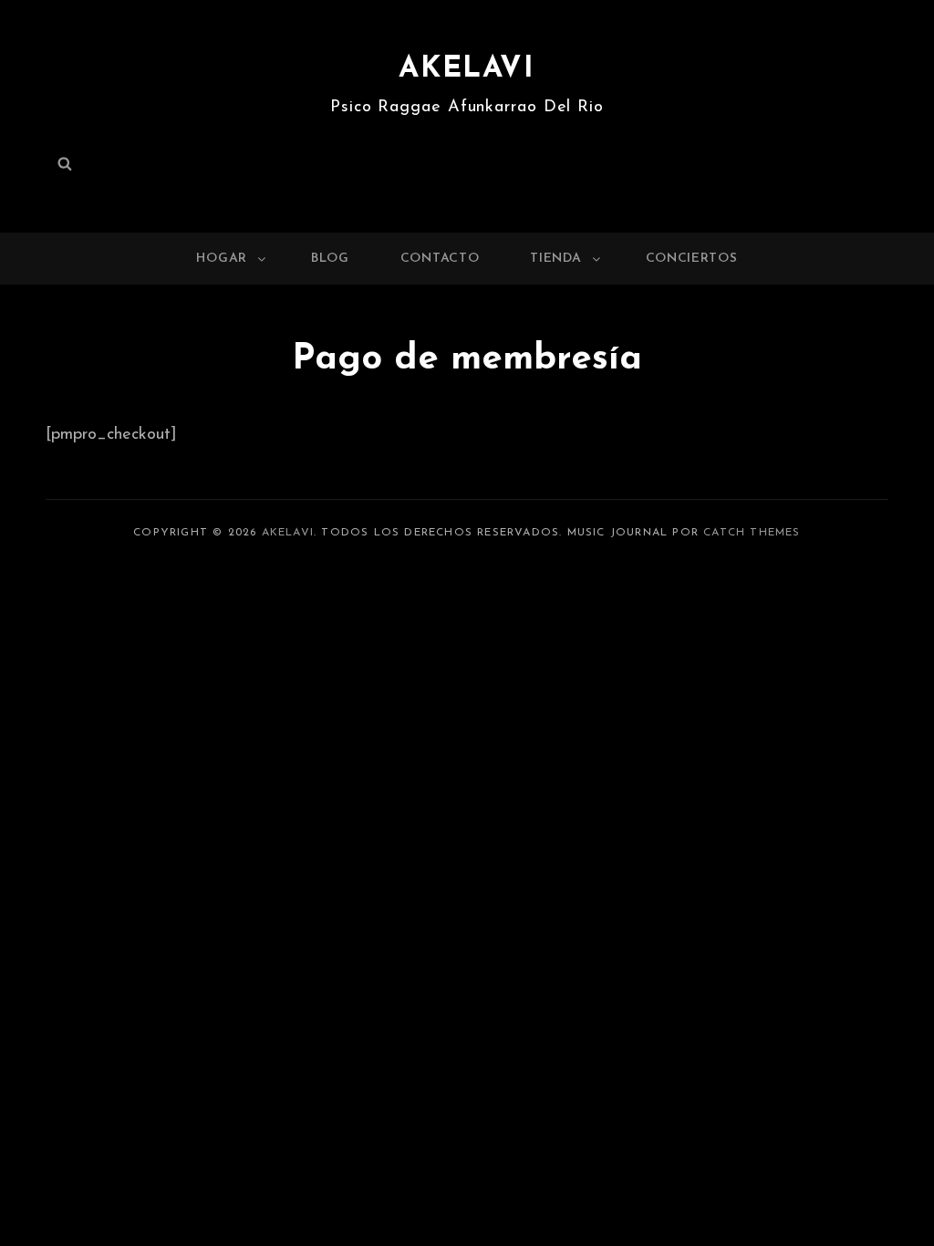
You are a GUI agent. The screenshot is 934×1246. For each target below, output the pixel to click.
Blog (330, 258)
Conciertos (692, 258)
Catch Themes (751, 532)
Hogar (221, 258)
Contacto (440, 258)
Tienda (555, 258)
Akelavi (466, 69)
